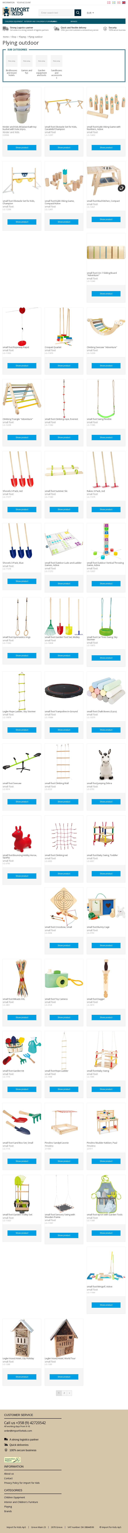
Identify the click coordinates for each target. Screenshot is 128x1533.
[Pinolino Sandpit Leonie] (64, 1122)
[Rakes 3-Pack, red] (106, 470)
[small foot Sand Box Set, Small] (22, 1122)
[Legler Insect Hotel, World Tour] (64, 1338)
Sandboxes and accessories (56, 74)
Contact (8, 1478)
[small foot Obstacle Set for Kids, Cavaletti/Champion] (64, 106)
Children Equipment (14, 21)
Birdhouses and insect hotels (11, 73)
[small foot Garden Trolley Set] (22, 1194)
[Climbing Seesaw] (106, 326)
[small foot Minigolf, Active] (106, 1266)
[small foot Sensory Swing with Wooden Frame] (64, 1194)
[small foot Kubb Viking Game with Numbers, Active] (106, 106)
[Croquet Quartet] (64, 326)
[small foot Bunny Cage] (106, 906)
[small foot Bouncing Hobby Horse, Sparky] (22, 834)
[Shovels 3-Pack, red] (22, 470)
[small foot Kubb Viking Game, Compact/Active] (64, 180)
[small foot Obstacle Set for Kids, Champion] (22, 180)
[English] (124, 2)
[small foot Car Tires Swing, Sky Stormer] (106, 616)
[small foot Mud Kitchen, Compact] (106, 180)
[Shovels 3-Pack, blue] (22, 542)
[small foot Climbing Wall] (64, 763)
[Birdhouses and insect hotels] (12, 61)
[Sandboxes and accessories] (56, 61)
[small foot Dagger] (106, 978)
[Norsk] (118, 2)
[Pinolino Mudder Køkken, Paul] (106, 1122)
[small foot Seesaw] (22, 763)
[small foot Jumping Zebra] (106, 763)
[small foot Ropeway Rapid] (22, 326)
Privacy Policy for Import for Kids (22, 1482)
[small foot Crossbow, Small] (64, 906)
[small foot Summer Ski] (64, 470)
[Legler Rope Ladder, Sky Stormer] (22, 691)
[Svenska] (114, 2)
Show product (22, 147)
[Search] (77, 12)
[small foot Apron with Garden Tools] (106, 1194)
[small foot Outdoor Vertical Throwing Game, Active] (106, 542)
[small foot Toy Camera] (64, 978)
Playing (54, 21)
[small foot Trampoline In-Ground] (64, 691)
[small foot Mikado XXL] (22, 978)
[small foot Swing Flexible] (106, 398)
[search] (56, 12)
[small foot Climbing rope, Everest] (64, 398)
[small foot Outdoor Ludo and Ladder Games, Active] (64, 542)
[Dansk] (108, 2)
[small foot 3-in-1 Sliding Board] (106, 252)
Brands (74, 21)
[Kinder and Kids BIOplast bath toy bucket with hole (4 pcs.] (22, 106)
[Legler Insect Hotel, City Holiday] (22, 1338)
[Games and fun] (26, 61)
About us (9, 1473)
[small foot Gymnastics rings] (22, 616)
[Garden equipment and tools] (42, 61)
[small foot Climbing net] (64, 834)
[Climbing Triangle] (22, 398)
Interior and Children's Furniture (34, 21)
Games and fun (26, 71)
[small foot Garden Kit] (22, 1050)
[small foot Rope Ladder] (64, 1050)
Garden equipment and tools (41, 73)
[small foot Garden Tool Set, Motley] (64, 616)
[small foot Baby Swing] (106, 1050)
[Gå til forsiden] (15, 12)
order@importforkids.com (18, 1430)
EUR (89, 12)
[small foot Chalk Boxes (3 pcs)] (106, 691)
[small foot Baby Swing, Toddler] (106, 834)
